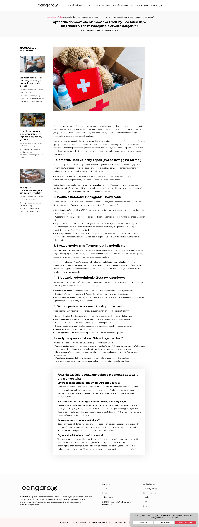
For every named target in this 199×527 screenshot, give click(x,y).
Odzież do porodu (121, 5)
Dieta (145, 506)
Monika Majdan (101, 30)
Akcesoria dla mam (139, 5)
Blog (153, 5)
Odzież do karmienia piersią (98, 5)
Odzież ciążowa (75, 5)
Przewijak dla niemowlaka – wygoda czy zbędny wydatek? (31, 190)
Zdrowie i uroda (149, 493)
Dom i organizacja (35, 146)
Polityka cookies (108, 497)
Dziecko (146, 497)
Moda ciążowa (51, 17)
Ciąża (30, 92)
